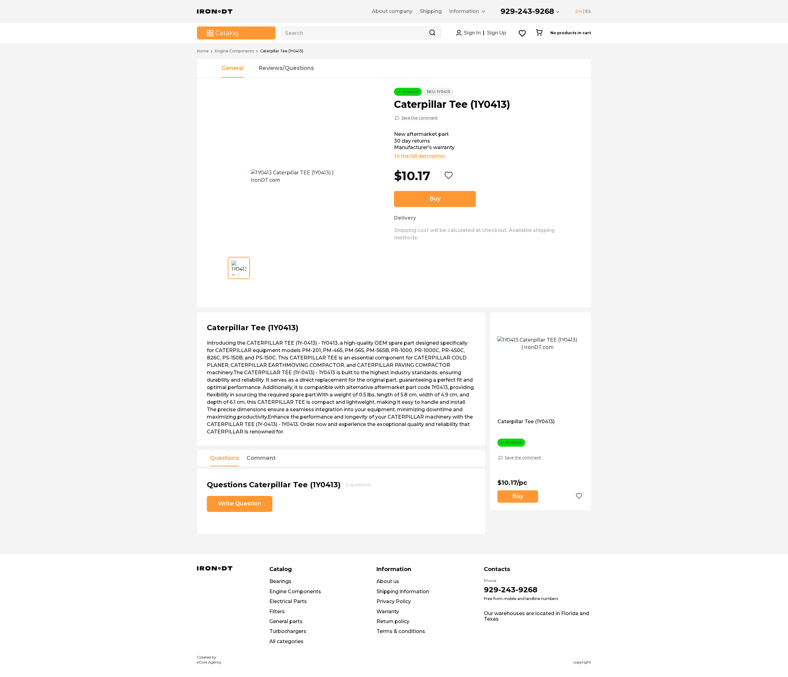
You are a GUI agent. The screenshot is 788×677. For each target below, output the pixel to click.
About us (387, 581)
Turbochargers (287, 631)
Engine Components (234, 51)
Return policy (392, 621)
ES (588, 11)
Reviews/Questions (286, 68)
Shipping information (402, 591)
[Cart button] (539, 33)
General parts (286, 621)
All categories (286, 641)
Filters (277, 611)
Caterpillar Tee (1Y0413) (526, 421)
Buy (434, 198)
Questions (224, 458)
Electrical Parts (288, 601)
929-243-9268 (527, 11)
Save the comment (419, 118)
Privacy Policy (393, 601)
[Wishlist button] (522, 33)
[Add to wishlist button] (449, 176)
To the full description (419, 155)
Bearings (280, 581)
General (233, 68)
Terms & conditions (400, 631)
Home (203, 51)
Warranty (387, 611)
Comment (261, 458)
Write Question (239, 503)
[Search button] (432, 33)
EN (578, 11)
